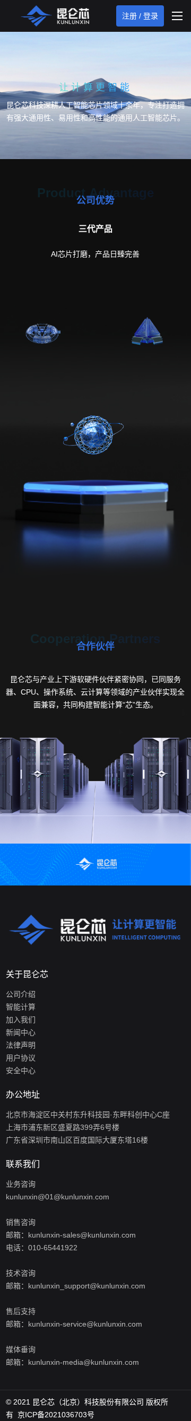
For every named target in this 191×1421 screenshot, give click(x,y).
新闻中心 (21, 1032)
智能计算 (21, 1007)
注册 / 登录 (140, 16)
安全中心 (21, 1070)
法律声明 (21, 1045)
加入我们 (21, 1019)
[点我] (177, 16)
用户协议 (21, 1058)
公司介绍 (21, 994)
